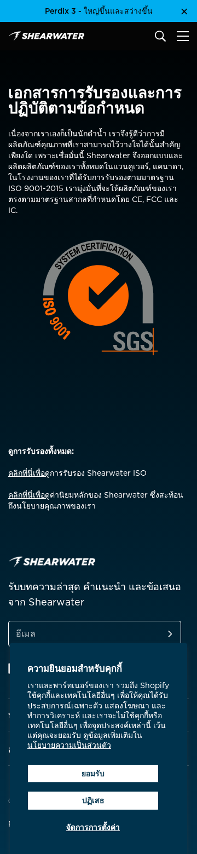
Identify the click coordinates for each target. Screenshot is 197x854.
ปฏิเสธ (93, 800)
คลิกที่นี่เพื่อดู (29, 473)
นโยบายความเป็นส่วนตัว (69, 745)
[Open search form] (160, 36)
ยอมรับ (93, 773)
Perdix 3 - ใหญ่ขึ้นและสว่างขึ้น (99, 11)
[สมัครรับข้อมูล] (157, 633)
